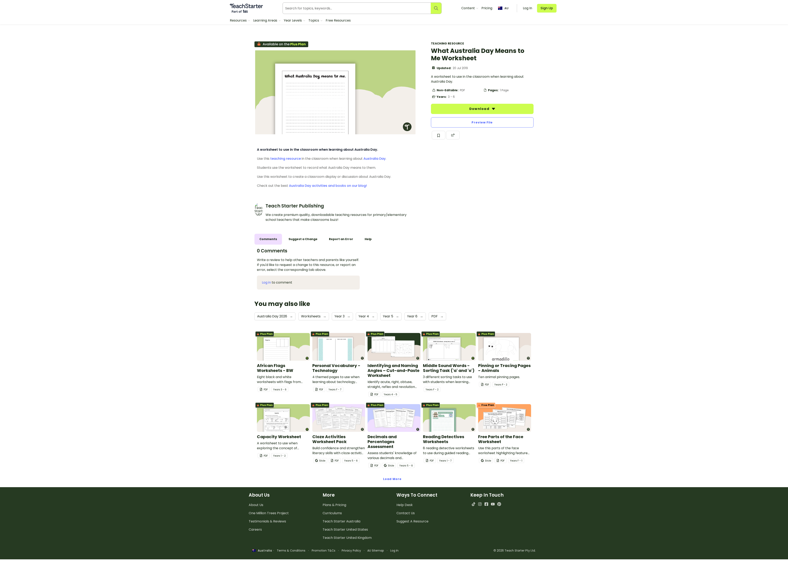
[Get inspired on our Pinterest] (499, 504)
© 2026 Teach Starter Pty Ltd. (515, 550)
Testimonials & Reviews (267, 521)
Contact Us (405, 513)
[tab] (268, 239)
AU (506, 8)
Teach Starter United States (345, 529)
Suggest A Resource (412, 521)
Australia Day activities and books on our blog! (328, 185)
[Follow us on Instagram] (480, 504)
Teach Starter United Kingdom (347, 537)
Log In (394, 550)
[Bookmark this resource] (438, 135)
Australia (264, 550)
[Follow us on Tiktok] (473, 504)
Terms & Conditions (291, 550)
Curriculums (332, 513)
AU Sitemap (375, 550)
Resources (238, 20)
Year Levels (293, 20)
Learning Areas (265, 20)
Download (479, 108)
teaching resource (285, 158)
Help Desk (404, 505)
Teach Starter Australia (341, 521)
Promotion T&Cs (323, 550)
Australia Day (374, 158)
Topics (314, 20)
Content (468, 8)
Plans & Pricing (334, 505)
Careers (255, 529)
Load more (392, 479)
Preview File (482, 122)
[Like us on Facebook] (486, 504)
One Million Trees (269, 513)
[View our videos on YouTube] (493, 504)
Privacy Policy (351, 550)
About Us (256, 505)
